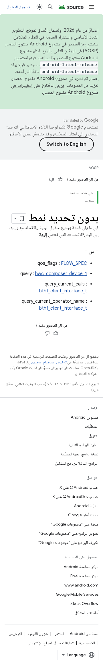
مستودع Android (84, 417)
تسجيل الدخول (18, 6)
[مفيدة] (60, 179)
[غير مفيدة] (51, 179)
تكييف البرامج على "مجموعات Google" (68, 542)
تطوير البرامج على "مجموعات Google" (68, 533)
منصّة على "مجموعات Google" (74, 524)
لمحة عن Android (84, 633)
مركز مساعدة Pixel (84, 575)
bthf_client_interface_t (63, 291)
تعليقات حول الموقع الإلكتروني (50, 643)
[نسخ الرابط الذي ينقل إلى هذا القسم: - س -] (78, 251)
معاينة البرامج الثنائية (83, 444)
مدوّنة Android (86, 505)
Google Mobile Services (77, 594)
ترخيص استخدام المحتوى (48, 362)
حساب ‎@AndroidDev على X (75, 496)
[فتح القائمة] (91, 7)
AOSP (93, 167)
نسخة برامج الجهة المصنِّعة (79, 454)
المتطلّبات (91, 426)
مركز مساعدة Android (81, 566)
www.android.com (81, 585)
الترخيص (15, 633)
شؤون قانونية (38, 633)
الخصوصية (87, 643)
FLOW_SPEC (74, 263)
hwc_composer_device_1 (61, 274)
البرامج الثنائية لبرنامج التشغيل (76, 463)
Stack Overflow (84, 603)
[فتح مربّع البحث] (50, 6)
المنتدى (59, 633)
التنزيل (93, 435)
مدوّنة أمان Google (83, 515)
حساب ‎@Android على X (79, 487)
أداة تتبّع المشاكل (86, 612)
